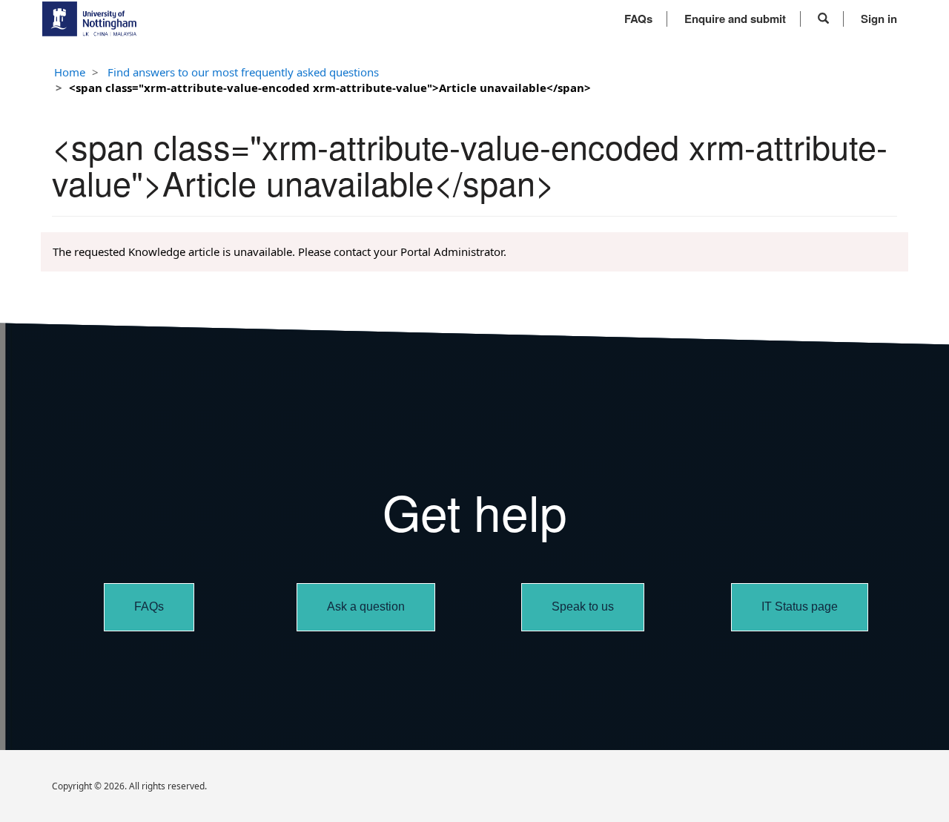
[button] (823, 18)
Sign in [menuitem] (879, 18)
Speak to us (583, 606)
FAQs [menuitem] (638, 18)
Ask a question (366, 606)
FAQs (149, 606)
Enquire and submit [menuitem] (735, 18)
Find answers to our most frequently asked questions (243, 72)
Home (69, 72)
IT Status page (799, 606)
